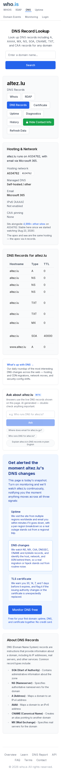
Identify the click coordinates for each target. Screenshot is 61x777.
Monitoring (31, 16)
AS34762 (27, 173)
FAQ (17, 760)
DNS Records (18, 105)
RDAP (19, 9)
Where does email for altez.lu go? (25, 430)
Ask (30, 422)
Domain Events (12, 16)
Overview (10, 754)
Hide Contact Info (40, 122)
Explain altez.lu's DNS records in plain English (30, 443)
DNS (28, 9)
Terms (28, 760)
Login (45, 16)
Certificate (40, 105)
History (14, 122)
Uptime (39, 9)
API (54, 754)
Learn (24, 754)
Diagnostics (33, 113)
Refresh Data (18, 130)
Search (30, 65)
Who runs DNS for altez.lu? (21, 436)
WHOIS (7, 9)
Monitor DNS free (25, 610)
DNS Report (40, 754)
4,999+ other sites (34, 223)
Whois (14, 96)
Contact (41, 760)
